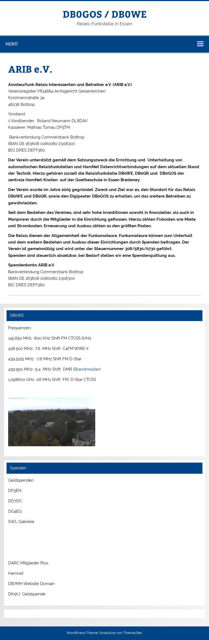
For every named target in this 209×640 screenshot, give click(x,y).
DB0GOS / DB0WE (105, 13)
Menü (11, 44)
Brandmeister (87, 369)
